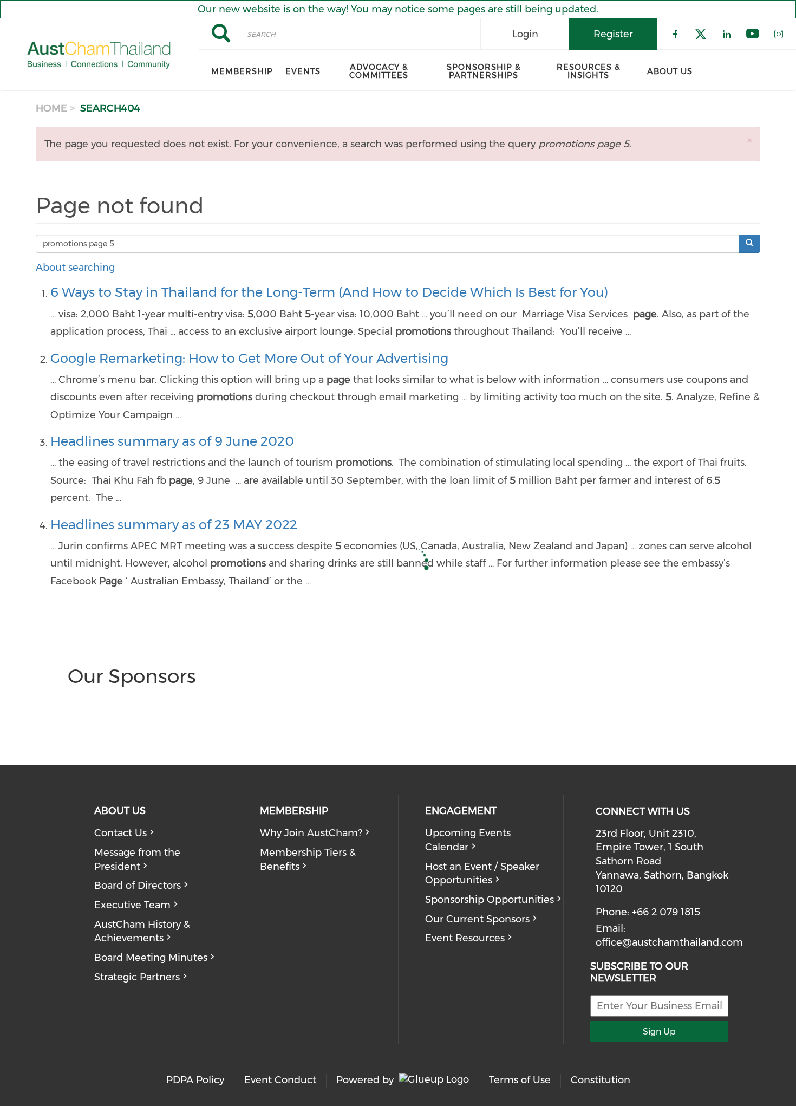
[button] (749, 140)
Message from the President (137, 860)
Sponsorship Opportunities (489, 900)
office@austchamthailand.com (669, 942)
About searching (75, 268)
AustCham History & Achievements (142, 932)
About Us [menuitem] (670, 71)
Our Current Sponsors (477, 919)
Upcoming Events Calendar (468, 840)
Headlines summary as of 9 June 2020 (172, 441)
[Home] (99, 55)
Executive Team (132, 905)
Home (51, 108)
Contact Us (120, 833)
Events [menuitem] (303, 71)
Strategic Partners (137, 977)
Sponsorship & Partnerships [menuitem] (484, 71)
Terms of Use (520, 1080)
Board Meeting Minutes (150, 958)
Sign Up (659, 1031)
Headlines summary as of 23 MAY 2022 (173, 524)
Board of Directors (137, 886)
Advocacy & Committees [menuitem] (378, 71)
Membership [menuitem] (242, 71)
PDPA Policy (195, 1080)
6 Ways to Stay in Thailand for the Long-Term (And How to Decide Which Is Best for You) (329, 292)
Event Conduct (280, 1080)
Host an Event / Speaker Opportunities (482, 874)
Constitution (600, 1080)
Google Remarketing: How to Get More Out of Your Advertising (249, 358)
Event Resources (465, 938)
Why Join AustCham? (311, 833)
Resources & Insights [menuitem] (589, 71)
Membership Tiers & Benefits (308, 860)
